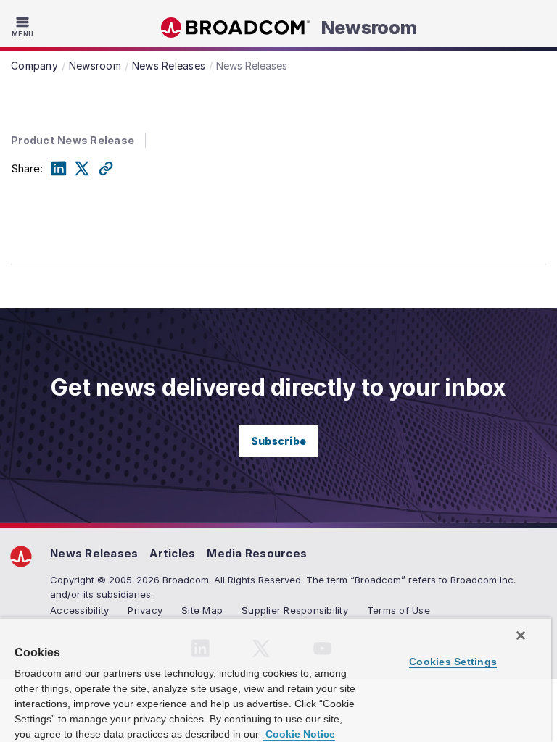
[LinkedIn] (58, 169)
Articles (172, 553)
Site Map (202, 610)
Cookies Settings (453, 661)
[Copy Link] (106, 169)
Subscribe (278, 441)
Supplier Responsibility (295, 610)
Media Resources (257, 553)
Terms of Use (398, 610)
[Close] (520, 635)
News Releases (94, 553)
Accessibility (79, 610)
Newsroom (369, 27)
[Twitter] (82, 169)
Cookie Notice (299, 734)
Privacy (145, 610)
